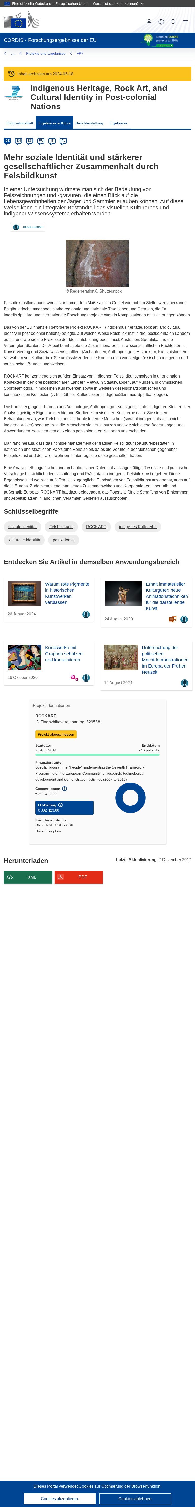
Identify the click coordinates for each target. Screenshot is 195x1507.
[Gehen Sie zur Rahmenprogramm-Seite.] (13, 93)
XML (32, 877)
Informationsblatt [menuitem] (19, 123)
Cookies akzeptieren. (60, 1499)
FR (41, 140)
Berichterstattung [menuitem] (89, 123)
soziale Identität (22, 527)
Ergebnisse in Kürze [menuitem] (54, 123)
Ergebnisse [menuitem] (118, 123)
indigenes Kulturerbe (138, 527)
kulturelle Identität (24, 540)
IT (52, 140)
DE (7, 140)
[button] (161, 21)
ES (30, 140)
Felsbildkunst (61, 527)
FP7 (80, 53)
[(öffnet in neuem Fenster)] (21, 19)
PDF (83, 877)
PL (63, 140)
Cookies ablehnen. (135, 1499)
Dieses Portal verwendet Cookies (64, 1486)
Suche (173, 21)
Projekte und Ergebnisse (46, 53)
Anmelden (149, 21)
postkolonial (64, 540)
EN (19, 140)
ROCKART (96, 527)
